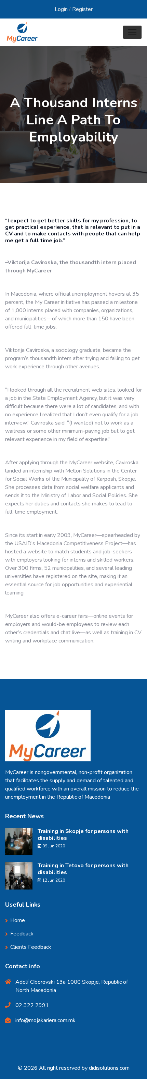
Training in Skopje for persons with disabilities (83, 834)
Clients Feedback (30, 947)
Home (12, 153)
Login (61, 9)
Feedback (22, 933)
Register (82, 9)
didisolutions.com (109, 1068)
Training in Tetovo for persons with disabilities (83, 869)
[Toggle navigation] (132, 32)
